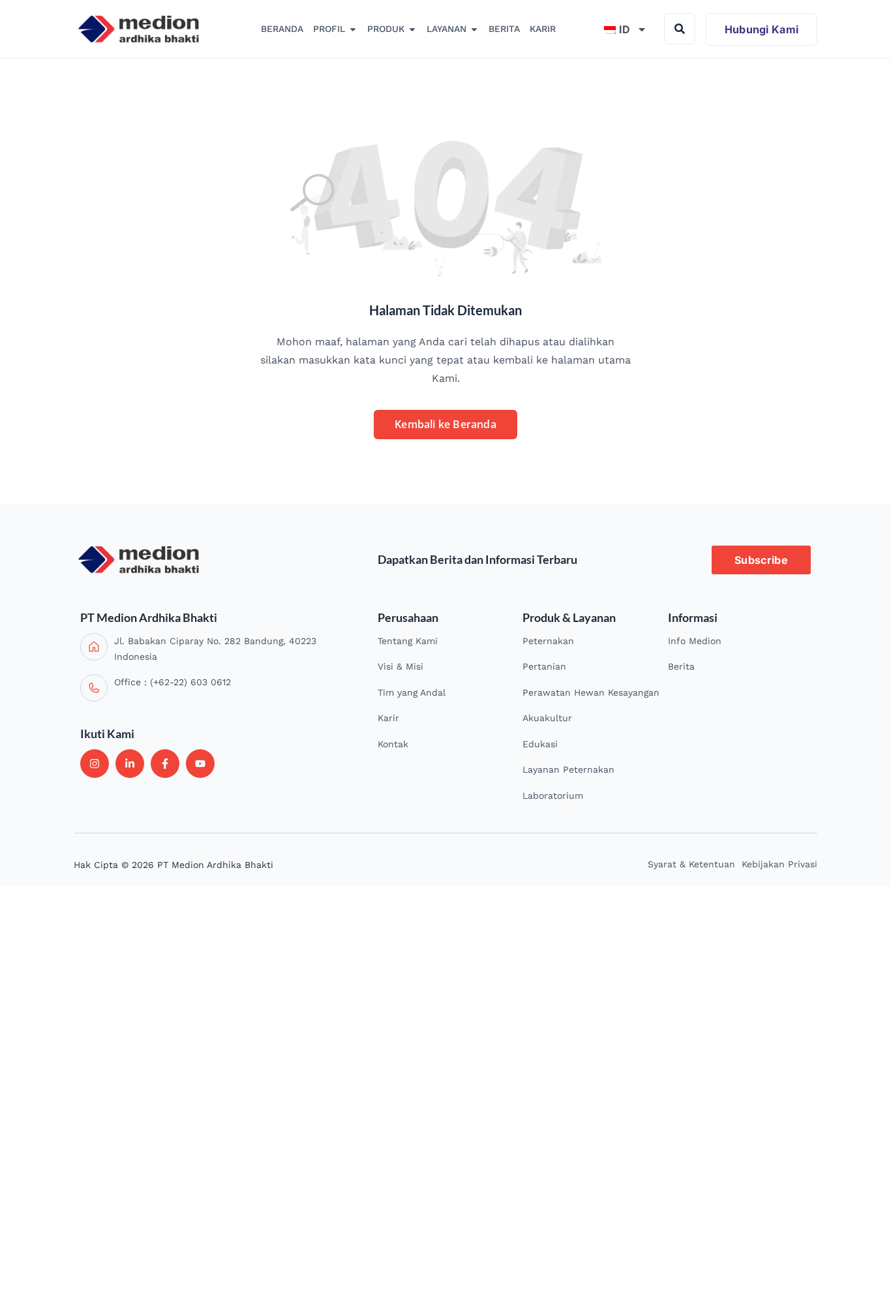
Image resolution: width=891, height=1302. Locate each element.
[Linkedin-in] (129, 763)
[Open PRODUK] (412, 29)
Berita (681, 666)
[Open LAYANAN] (474, 29)
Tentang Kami (408, 641)
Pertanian (544, 666)
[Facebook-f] (165, 763)
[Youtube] (200, 763)
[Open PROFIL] (352, 29)
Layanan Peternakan (568, 769)
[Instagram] (94, 763)
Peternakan (548, 641)
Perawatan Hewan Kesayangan (590, 692)
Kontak (393, 744)
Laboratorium (552, 795)
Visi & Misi (400, 666)
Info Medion (694, 641)
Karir (388, 718)
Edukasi (540, 744)
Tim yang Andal (412, 692)
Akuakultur (547, 718)
